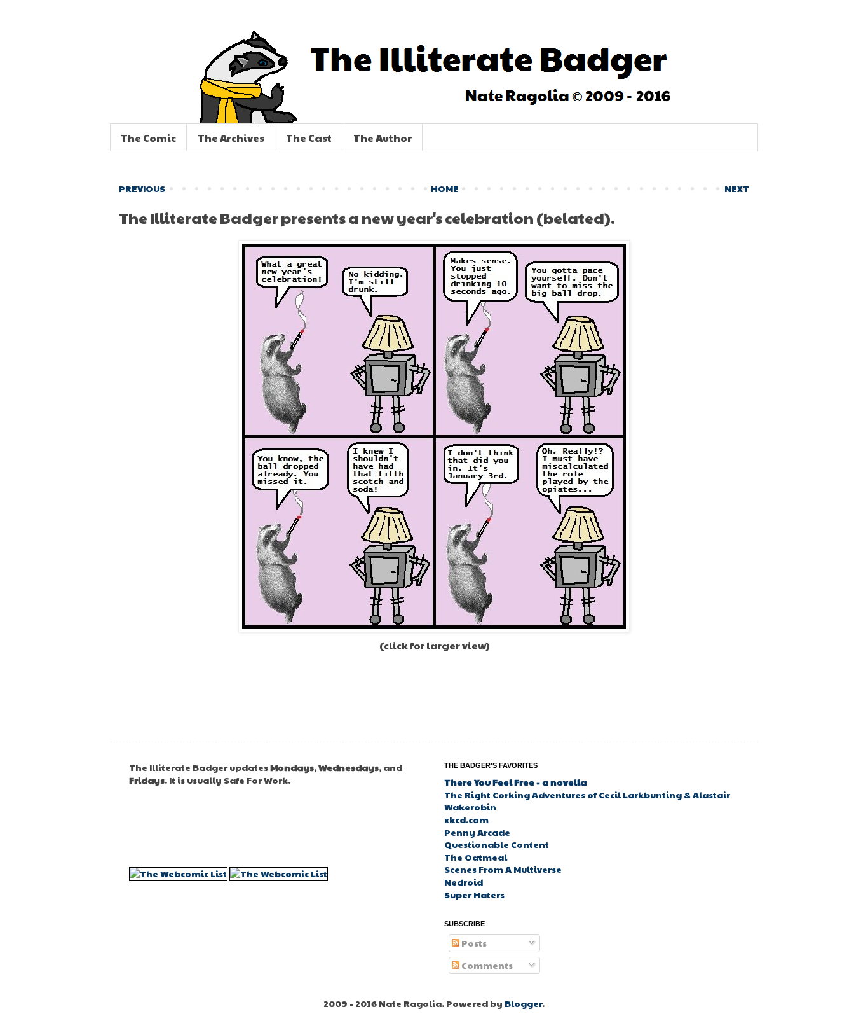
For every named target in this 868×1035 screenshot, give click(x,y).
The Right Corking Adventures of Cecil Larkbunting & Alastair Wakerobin (587, 801)
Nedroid (463, 881)
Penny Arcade (477, 832)
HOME (445, 188)
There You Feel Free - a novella (515, 781)
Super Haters (474, 894)
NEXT (736, 188)
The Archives (231, 137)
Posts (473, 942)
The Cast (309, 137)
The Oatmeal (475, 857)
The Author (382, 137)
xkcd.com (466, 819)
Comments (486, 965)
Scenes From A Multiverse (503, 869)
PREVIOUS (142, 188)
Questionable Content (496, 844)
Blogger (523, 1003)
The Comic (148, 137)
